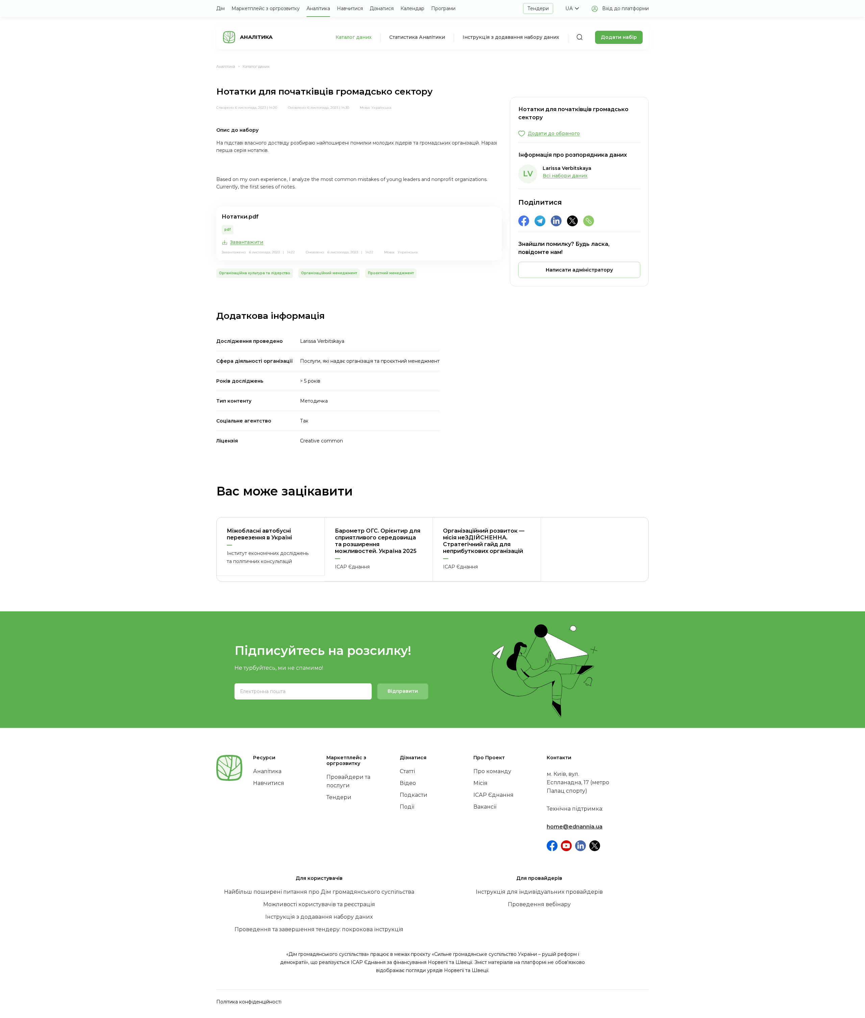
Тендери (538, 8)
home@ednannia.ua (574, 826)
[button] (572, 8)
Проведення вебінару (539, 904)
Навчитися (350, 8)
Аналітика (318, 8)
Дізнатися (382, 8)
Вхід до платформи (625, 8)
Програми (443, 8)
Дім (220, 8)
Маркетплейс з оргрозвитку (265, 8)
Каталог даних (354, 37)
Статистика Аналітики (417, 37)
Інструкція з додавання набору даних (511, 37)
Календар (412, 8)
